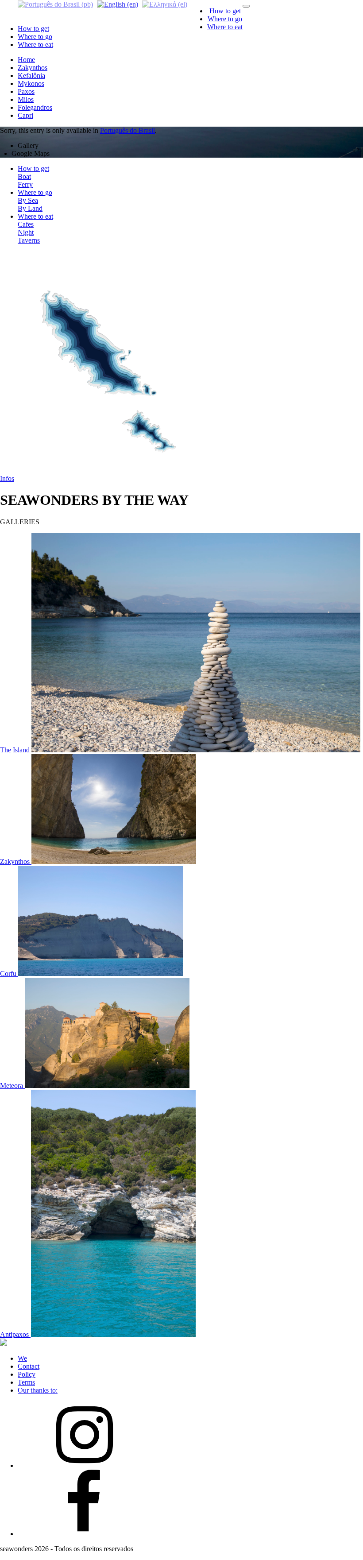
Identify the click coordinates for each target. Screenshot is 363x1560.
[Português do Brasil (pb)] (55, 4)
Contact (28, 1366)
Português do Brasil (127, 130)
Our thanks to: (38, 1390)
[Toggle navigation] (246, 6)
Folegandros (35, 107)
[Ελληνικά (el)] (164, 4)
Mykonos (31, 83)
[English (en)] (117, 4)
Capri (25, 115)
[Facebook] (84, 1533)
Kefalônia (31, 75)
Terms (26, 1382)
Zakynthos (32, 67)
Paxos (26, 91)
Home (26, 59)
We (22, 1358)
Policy (26, 1374)
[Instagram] (84, 1465)
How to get (225, 11)
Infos (7, 478)
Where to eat (225, 27)
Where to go (225, 19)
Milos (26, 99)
